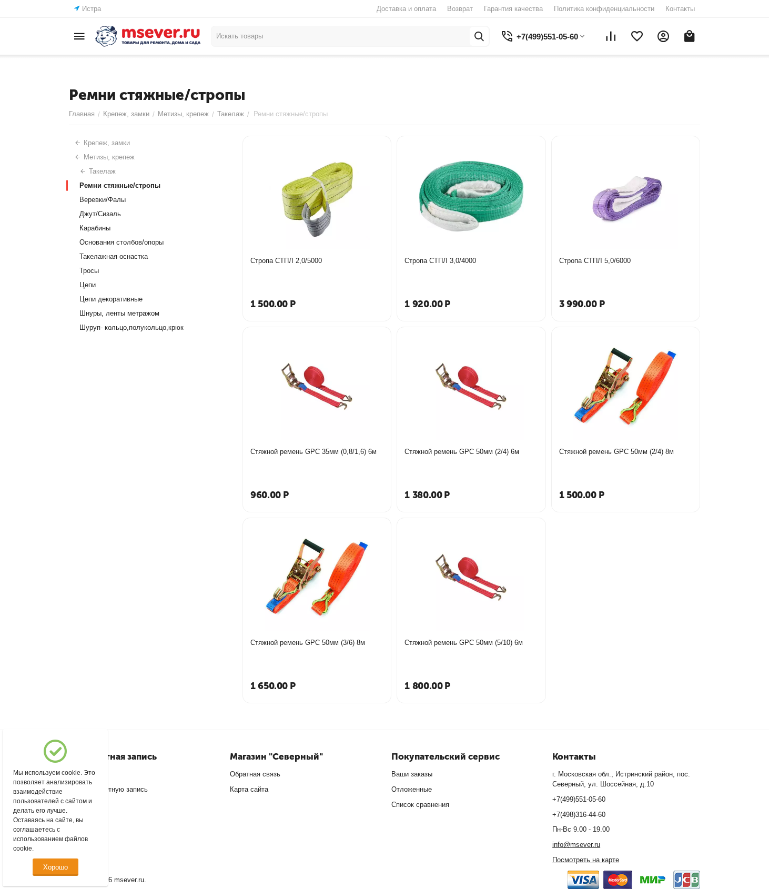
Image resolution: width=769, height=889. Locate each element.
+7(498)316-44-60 (578, 815)
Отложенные (411, 789)
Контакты (680, 9)
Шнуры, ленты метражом (119, 313)
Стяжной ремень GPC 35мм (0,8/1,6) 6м (313, 452)
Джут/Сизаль (100, 214)
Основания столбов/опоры (121, 242)
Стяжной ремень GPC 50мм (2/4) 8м (616, 452)
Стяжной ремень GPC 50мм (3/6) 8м (307, 642)
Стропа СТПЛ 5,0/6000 (595, 261)
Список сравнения (420, 805)
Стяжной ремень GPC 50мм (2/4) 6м (461, 452)
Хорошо (55, 867)
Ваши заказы (411, 774)
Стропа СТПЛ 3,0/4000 (440, 261)
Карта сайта (249, 789)
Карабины (94, 228)
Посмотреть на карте (585, 860)
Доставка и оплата (406, 9)
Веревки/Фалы (102, 200)
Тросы (89, 271)
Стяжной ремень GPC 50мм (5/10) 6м (463, 642)
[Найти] (479, 36)
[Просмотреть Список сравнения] (610, 36)
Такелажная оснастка (113, 256)
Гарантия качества (513, 9)
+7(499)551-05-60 (578, 799)
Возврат (460, 9)
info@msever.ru (576, 844)
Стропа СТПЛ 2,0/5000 (286, 261)
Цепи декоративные (111, 299)
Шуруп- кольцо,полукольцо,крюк (131, 327)
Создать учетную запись (108, 789)
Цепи (87, 285)
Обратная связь (255, 774)
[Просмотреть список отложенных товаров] (636, 36)
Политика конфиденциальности (604, 9)
